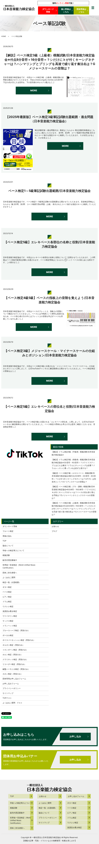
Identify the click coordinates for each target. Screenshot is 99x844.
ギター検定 (7, 587)
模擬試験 (6, 555)
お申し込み (75, 736)
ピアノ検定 (7, 597)
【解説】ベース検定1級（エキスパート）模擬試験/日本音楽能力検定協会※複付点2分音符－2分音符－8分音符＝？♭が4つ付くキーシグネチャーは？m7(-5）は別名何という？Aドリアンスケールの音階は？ (74, 477)
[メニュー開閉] (93, 7)
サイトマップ (8, 693)
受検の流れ (7, 536)
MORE (33, 90)
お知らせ (55, 526)
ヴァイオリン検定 (10, 616)
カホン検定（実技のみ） (12, 674)
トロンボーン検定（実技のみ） (15, 650)
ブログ (54, 531)
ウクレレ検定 (8, 606)
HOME (3, 36)
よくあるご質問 (9, 577)
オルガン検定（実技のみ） (13, 645)
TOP (4, 541)
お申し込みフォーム (11, 683)
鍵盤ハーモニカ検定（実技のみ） (16, 669)
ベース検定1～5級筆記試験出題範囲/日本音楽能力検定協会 (49, 191)
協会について (8, 545)
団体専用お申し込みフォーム (14, 679)
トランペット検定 (10, 626)
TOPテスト (7, 698)
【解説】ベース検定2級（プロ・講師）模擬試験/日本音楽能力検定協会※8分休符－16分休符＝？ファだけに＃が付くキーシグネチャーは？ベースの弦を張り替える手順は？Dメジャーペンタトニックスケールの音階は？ (74, 492)
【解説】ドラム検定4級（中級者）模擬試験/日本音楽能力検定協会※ (73, 453)
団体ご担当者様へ (10, 573)
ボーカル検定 (8, 635)
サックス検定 (8, 621)
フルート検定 (8, 531)
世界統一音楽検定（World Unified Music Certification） (19, 566)
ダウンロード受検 (48, 10)
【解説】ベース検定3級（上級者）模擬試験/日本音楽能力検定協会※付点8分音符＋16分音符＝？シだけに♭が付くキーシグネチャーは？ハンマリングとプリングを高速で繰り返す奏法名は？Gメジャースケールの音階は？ (74, 509)
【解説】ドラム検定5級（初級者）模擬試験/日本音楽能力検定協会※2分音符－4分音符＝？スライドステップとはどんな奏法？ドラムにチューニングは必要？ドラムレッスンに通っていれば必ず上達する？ (73, 463)
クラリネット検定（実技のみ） (15, 659)
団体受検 (81, 10)
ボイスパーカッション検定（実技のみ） (19, 640)
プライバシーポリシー (12, 688)
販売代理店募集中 (10, 560)
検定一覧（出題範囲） (12, 582)
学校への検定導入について (13, 550)
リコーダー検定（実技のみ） (14, 664)
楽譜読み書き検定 (10, 611)
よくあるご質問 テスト (12, 703)
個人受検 (66, 10)
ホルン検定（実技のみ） (12, 654)
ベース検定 (7, 592)
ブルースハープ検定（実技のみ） (16, 630)
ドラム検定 (7, 601)
